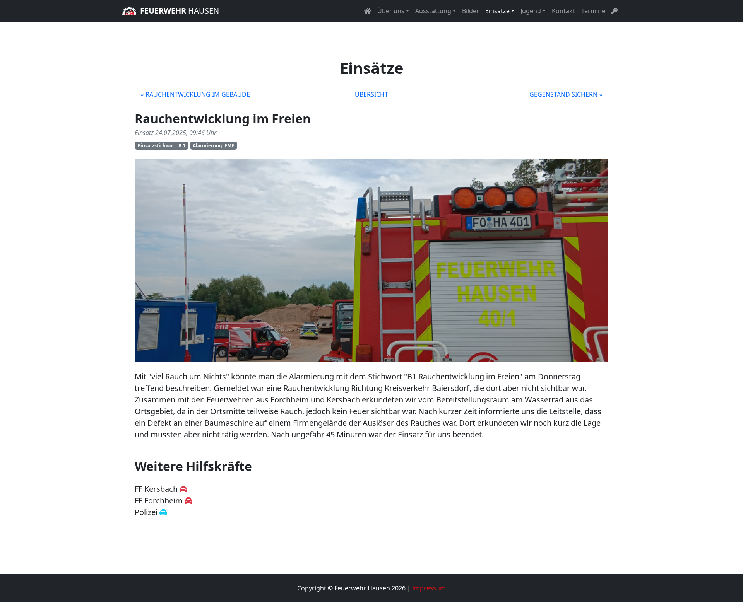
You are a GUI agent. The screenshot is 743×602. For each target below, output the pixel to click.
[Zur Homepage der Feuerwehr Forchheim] (188, 500)
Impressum (429, 588)
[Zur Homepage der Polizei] (163, 512)
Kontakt (563, 11)
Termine (593, 11)
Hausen (179, 10)
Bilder (470, 11)
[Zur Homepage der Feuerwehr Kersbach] (183, 489)
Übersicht (371, 94)
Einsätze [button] (497, 11)
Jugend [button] (530, 11)
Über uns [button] (390, 11)
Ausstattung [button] (433, 11)
